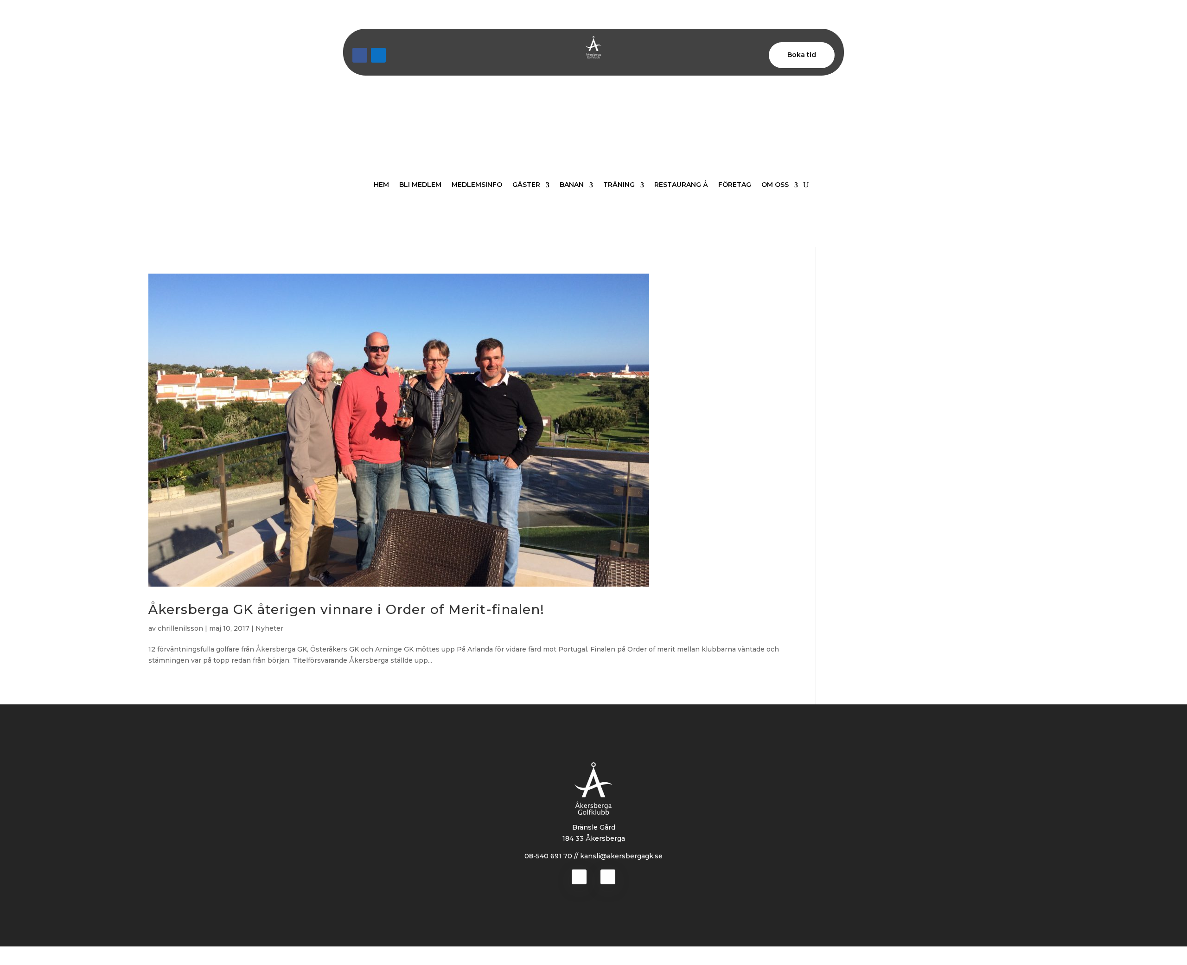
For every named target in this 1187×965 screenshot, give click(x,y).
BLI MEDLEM (420, 184)
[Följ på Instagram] (378, 55)
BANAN (572, 184)
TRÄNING (619, 184)
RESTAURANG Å (681, 184)
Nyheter (269, 628)
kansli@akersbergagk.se (621, 856)
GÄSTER (526, 184)
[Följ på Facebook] (359, 55)
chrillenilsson (180, 628)
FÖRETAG (734, 184)
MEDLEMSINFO (477, 184)
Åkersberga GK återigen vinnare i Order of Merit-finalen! (346, 609)
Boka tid (801, 55)
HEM (381, 184)
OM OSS (775, 184)
